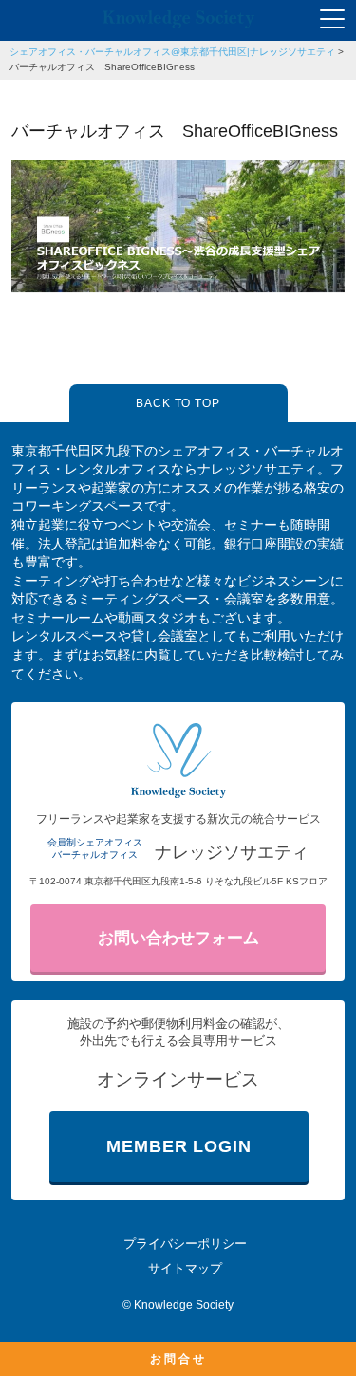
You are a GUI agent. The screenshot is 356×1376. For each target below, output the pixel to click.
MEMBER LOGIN (179, 1146)
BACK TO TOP (178, 403)
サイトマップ (185, 1268)
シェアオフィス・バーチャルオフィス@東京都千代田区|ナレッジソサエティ (172, 51)
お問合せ (178, 1359)
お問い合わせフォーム (178, 938)
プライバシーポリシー (185, 1244)
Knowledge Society (184, 1304)
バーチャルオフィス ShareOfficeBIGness (102, 67)
